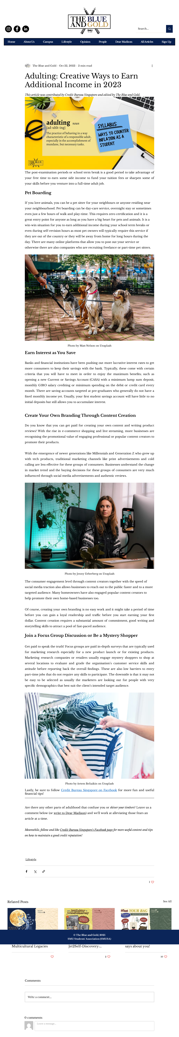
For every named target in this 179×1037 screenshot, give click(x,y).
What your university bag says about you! (145, 944)
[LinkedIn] (25, 29)
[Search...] (169, 29)
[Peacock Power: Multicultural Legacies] (33, 922)
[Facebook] (17, 29)
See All (167, 901)
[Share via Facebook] (26, 871)
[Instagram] (8, 29)
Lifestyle (31, 859)
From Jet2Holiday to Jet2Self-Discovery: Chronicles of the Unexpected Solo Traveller (85, 944)
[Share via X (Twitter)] (35, 871)
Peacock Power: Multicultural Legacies (30, 944)
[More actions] (152, 66)
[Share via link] (43, 871)
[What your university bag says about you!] (146, 922)
